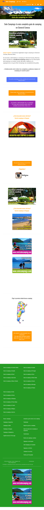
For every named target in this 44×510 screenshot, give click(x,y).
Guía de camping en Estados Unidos (10, 367)
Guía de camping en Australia (9, 377)
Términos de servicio (28, 451)
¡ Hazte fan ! (29, 4)
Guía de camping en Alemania (9, 398)
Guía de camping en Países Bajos (10, 402)
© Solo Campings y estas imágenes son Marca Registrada (12, 462)
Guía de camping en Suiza (29, 374)
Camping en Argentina (8, 422)
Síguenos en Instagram (28, 441)
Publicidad (26, 422)
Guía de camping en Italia (8, 391)
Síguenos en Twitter (28, 448)
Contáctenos (26, 434)
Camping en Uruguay (7, 429)
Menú (24, 1)
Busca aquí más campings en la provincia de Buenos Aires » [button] (22, 93)
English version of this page (9, 435)
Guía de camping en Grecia (9, 395)
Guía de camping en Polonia (29, 387)
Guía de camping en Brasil (8, 374)
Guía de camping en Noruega (30, 384)
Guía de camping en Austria (9, 412)
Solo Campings (10, 1)
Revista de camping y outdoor (30, 438)
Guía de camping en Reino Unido (30, 377)
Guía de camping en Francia (9, 405)
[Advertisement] (22, 147)
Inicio (19, 1)
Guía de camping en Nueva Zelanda (10, 381)
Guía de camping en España (29, 367)
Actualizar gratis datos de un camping (32, 418)
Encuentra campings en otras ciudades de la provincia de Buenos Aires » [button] (22, 79)
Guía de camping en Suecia (29, 381)
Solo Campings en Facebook (29, 444)
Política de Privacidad (28, 455)
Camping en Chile (7, 425)
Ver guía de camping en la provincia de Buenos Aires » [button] (22, 163)
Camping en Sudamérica (8, 432)
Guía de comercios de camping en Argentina (31, 429)
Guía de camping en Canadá (9, 371)
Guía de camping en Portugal (30, 371)
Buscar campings (7, 418)
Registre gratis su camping (29, 425)
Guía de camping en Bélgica (9, 408)
